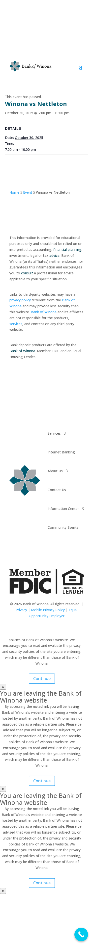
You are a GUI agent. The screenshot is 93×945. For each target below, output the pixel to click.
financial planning (67, 249)
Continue (42, 678)
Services (54, 433)
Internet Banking (61, 452)
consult (27, 273)
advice (54, 255)
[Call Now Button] (81, 934)
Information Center (63, 508)
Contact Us (57, 489)
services (15, 323)
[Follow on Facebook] (42, 548)
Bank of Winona (44, 312)
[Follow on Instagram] (52, 548)
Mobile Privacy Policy (48, 609)
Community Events (63, 527)
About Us (55, 471)
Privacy (21, 609)
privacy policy (20, 300)
